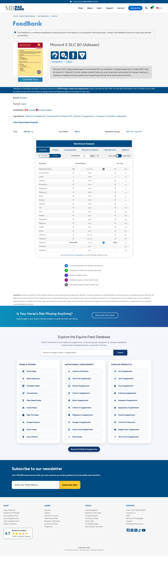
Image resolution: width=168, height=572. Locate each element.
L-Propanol (100, 116)
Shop (80, 8)
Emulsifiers (111, 116)
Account (120, 8)
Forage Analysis (91, 516)
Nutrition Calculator (93, 513)
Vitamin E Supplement (83, 116)
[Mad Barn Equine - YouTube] (143, 531)
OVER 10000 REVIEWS (85, 2)
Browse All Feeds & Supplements (84, 449)
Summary (43, 150)
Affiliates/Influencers (134, 524)
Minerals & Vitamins (90, 150)
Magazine (48, 526)
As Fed (55, 156)
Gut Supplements (10, 516)
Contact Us (130, 513)
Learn (99, 8)
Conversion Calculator (74, 255)
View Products (9, 510)
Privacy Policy (84, 550)
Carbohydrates (70, 150)
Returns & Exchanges (134, 518)
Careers (129, 521)
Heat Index (89, 521)
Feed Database (91, 510)
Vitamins (69, 62)
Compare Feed (30, 79)
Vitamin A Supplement (35, 116)
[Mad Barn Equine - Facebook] (127, 531)
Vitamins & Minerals (11, 513)
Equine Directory (51, 524)
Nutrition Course (51, 516)
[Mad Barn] (14, 8)
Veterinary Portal (51, 518)
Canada (31, 110)
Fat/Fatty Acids (110, 150)
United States (45, 110)
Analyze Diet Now (105, 315)
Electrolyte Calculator (94, 526)
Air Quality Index (92, 524)
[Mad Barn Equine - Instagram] (131, 531)
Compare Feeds (91, 518)
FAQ (128, 516)
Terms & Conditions (97, 550)
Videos (47, 513)
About (89, 8)
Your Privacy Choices (72, 550)
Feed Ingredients (57, 62)
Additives (125, 150)
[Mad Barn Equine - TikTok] (139, 531)
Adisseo (23, 97)
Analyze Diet (135, 8)
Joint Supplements (11, 518)
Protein (55, 150)
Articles (47, 510)
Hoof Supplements (11, 521)
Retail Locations (9, 524)
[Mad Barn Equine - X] (135, 531)
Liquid (24, 104)
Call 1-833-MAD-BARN (135, 510)
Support (109, 8)
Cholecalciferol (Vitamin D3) (59, 116)
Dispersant (121, 116)
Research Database (52, 521)
